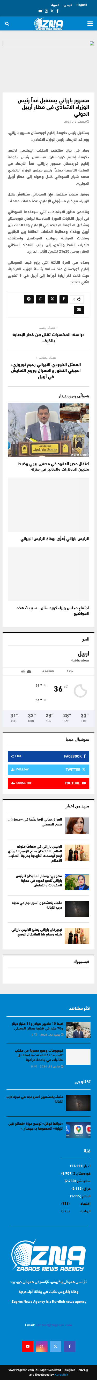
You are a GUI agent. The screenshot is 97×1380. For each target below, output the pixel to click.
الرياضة (85, 1211)
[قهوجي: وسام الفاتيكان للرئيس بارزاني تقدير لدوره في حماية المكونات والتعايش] (77, 882)
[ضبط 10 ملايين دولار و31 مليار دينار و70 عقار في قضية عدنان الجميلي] (78, 1030)
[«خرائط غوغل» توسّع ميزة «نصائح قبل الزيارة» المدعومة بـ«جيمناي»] (78, 1130)
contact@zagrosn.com (54, 1325)
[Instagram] (41, 1346)
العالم (86, 1196)
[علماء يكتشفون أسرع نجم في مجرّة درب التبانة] (77, 909)
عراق (87, 1189)
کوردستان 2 (82, 1174)
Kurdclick (61, 1374)
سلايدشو (84, 1181)
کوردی (68, 5)
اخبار (87, 1166)
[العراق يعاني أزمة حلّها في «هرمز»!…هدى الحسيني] (77, 825)
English (82, 5)
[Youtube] (27, 1346)
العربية (55, 5)
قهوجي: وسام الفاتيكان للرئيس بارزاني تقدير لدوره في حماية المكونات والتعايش (39, 880)
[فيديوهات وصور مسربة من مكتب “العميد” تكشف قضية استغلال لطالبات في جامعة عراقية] (78, 1057)
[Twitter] (55, 1346)
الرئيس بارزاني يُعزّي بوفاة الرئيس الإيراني (54, 539)
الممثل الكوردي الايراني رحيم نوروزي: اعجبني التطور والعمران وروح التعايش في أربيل (46, 371)
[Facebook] (69, 1346)
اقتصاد (85, 1204)
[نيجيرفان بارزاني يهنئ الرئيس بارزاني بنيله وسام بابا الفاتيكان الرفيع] (77, 936)
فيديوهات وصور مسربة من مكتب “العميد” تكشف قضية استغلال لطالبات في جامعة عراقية (39, 1055)
